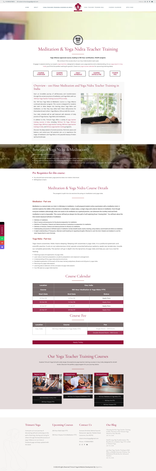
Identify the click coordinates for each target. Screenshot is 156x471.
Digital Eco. (99, 467)
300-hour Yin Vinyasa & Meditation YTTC (79, 396)
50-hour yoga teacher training (56, 127)
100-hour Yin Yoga (63, 122)
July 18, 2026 (110, 435)
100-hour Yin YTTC (110, 400)
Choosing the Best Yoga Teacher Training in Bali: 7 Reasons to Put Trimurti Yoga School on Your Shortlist (118, 431)
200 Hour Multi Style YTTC (60, 431)
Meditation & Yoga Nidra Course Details (78, 188)
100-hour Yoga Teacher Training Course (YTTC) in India (50, 99)
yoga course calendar (87, 66)
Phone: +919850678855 (86, 442)
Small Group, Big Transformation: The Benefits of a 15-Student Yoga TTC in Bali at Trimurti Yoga (118, 442)
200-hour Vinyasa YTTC (48, 402)
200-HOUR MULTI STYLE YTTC (48, 398)
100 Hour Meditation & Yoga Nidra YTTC (110, 396)
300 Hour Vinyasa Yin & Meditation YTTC (64, 435)
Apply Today (78, 342)
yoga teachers (62, 64)
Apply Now (106, 298)
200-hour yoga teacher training (51, 124)
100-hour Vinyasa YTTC (109, 404)
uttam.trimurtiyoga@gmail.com (88, 438)
